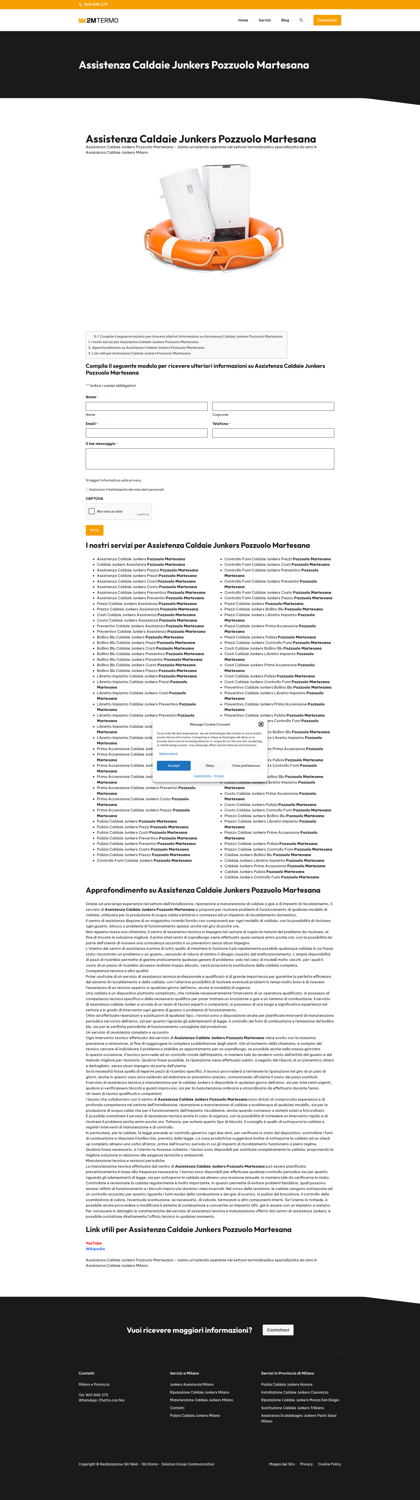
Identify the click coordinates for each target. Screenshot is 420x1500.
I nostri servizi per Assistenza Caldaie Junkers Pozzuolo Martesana (144, 342)
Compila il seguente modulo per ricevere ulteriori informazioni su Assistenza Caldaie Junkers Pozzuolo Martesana (191, 336)
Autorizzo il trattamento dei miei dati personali (126, 489)
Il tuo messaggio (102, 443)
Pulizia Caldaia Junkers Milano (195, 1415)
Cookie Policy (203, 775)
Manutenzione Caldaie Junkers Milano (201, 1400)
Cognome (220, 414)
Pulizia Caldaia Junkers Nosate (287, 1384)
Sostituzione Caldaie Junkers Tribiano (292, 1408)
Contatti (177, 1408)
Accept (174, 765)
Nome (90, 414)
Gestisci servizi (168, 753)
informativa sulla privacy (121, 480)
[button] (261, 724)
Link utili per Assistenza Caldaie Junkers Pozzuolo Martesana (141, 353)
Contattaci (327, 20)
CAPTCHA (94, 498)
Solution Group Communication (188, 1464)
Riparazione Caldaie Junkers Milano (199, 1392)
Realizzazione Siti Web (119, 1464)
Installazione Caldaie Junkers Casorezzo (294, 1392)
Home (243, 20)
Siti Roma (150, 1464)
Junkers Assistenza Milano (192, 1384)
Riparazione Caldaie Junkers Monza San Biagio (300, 1400)
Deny (210, 765)
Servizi (265, 20)
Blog (285, 20)
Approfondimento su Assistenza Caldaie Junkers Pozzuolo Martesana (148, 347)
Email (92, 423)
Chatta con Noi (111, 1400)
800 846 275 (96, 4)
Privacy (219, 775)
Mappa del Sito (282, 1464)
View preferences (246, 765)
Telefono (221, 423)
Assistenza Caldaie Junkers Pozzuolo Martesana (129, 1260)
